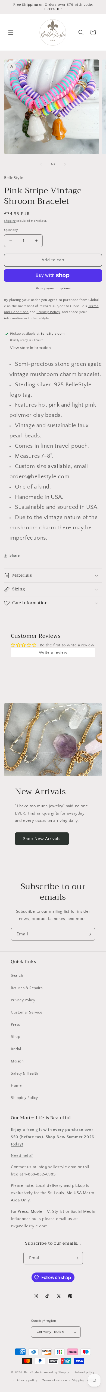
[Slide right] (65, 164)
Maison (17, 1061)
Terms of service (54, 1380)
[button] (11, 32)
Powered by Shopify (54, 1372)
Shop (15, 1037)
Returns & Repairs (26, 988)
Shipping (10, 221)
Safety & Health (24, 1073)
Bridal (16, 1049)
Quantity (11, 230)
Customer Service (26, 1012)
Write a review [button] (53, 652)
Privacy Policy (23, 1000)
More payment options (53, 288)
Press (15, 1024)
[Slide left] (41, 164)
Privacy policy (27, 1380)
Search (17, 976)
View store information (30, 348)
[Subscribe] (89, 934)
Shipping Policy (24, 1098)
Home (16, 1086)
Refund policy (84, 1372)
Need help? (22, 1155)
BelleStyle (31, 1372)
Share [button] (15, 555)
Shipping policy (83, 1380)
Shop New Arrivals (42, 838)
